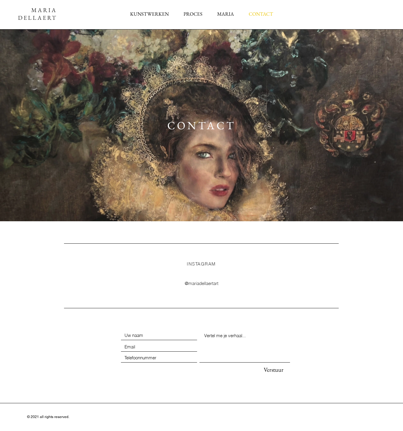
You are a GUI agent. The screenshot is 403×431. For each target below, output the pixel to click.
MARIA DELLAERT (37, 14)
